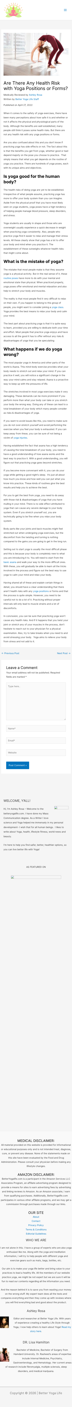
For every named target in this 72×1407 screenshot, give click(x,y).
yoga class (57, 307)
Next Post (63, 653)
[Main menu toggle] (65, 10)
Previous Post (10, 653)
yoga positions (41, 591)
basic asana (10, 562)
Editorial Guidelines (36, 1233)
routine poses (11, 278)
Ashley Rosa (35, 94)
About (36, 1217)
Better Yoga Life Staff (27, 99)
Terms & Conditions (36, 1229)
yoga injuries (20, 437)
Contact (36, 1221)
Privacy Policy (36, 1225)
